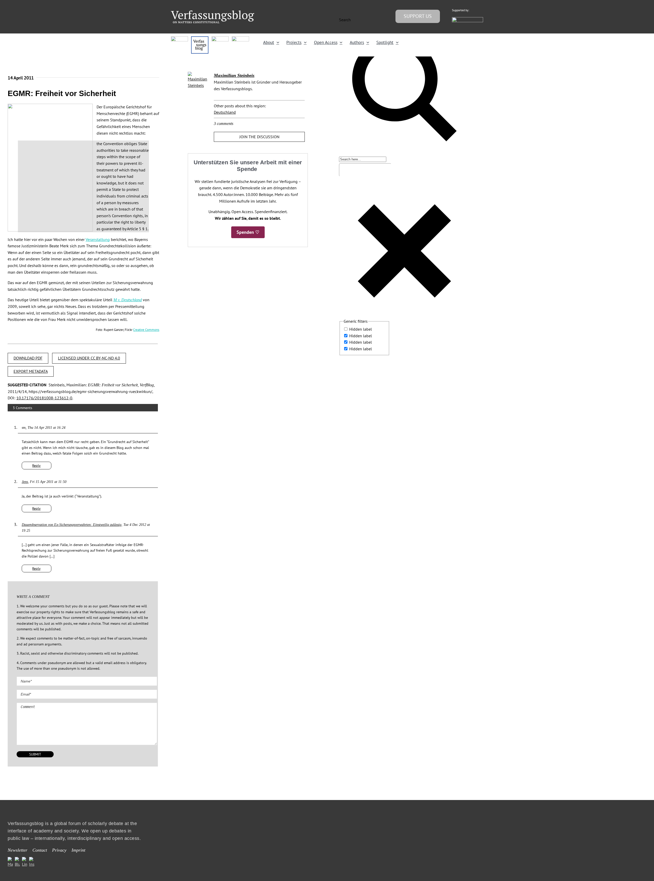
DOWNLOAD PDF (28, 358)
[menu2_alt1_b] (220, 38)
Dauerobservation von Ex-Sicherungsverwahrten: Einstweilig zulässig (71, 525)
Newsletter (17, 850)
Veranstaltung (98, 239)
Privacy (59, 850)
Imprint (78, 850)
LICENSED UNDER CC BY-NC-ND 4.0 (89, 358)
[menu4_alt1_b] (179, 38)
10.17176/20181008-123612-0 (44, 397)
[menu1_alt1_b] (199, 38)
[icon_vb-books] (240, 38)
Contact (39, 850)
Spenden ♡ (248, 232)
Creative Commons (146, 329)
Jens (25, 482)
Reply (36, 465)
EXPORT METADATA (31, 371)
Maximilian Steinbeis (234, 75)
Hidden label (360, 329)
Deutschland (225, 112)
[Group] (212, 12)
